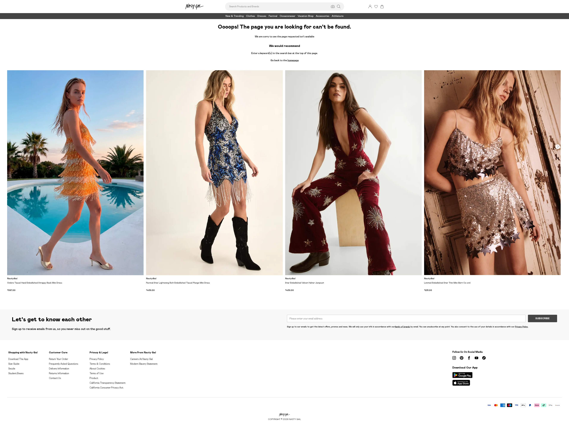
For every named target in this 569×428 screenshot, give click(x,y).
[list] (284, 185)
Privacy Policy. (521, 326)
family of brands (402, 326)
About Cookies (97, 368)
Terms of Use (97, 373)
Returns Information (59, 373)
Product (94, 378)
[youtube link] (476, 358)
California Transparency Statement (107, 383)
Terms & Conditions (100, 364)
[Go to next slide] (557, 146)
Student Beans (16, 373)
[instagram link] (454, 358)
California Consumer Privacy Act (106, 387)
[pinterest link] (461, 358)
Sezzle (11, 368)
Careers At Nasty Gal (141, 359)
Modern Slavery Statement (143, 364)
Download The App (18, 359)
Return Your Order (58, 359)
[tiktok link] (484, 358)
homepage (293, 60)
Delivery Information (59, 368)
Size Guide (13, 364)
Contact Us (55, 378)
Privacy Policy (97, 359)
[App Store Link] (462, 379)
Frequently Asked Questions (63, 364)
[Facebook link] (469, 358)
